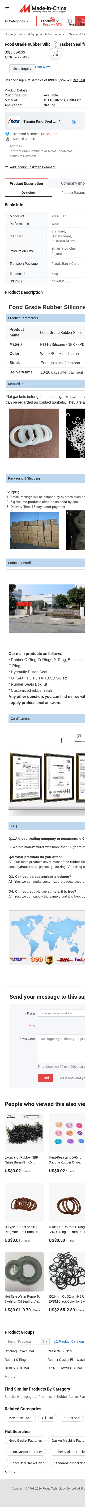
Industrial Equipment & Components (41, 34)
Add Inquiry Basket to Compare (32, 167)
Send (45, 1078)
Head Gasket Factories (25, 1440)
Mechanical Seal (20, 1418)
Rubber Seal (71, 1418)
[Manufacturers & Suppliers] (42, 8)
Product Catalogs (71, 1341)
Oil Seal (47, 1418)
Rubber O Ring (15, 1359)
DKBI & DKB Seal (17, 1368)
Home (9, 34)
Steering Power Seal (19, 1351)
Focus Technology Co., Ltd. (59, 1488)
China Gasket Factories (25, 1451)
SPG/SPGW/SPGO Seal (65, 1368)
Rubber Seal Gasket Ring (26, 1463)
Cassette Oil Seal (60, 1351)
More (9, 1472)
